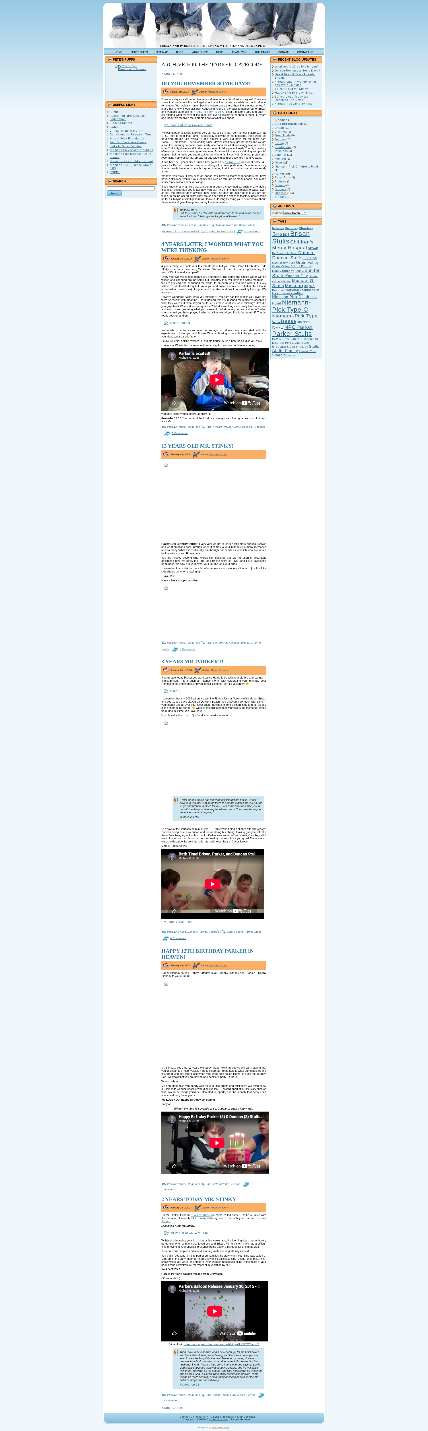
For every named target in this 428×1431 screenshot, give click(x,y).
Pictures (280, 181)
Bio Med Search (121, 123)
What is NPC (204, 1416)
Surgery (280, 189)
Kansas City (296, 276)
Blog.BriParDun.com (289, 123)
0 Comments (252, 231)
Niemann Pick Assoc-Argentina (131, 150)
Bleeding (281, 120)
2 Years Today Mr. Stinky (198, 1199)
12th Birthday (221, 1184)
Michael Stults (217, 91)
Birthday (291, 228)
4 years (218, 426)
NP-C (278, 327)
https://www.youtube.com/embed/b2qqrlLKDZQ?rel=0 (221, 1344)
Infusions (281, 151)
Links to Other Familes (126, 146)
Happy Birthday (241, 642)
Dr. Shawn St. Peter (285, 253)
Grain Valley (307, 262)
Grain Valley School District (291, 266)
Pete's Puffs (280, 339)
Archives (277, 212)
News (279, 162)
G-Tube (310, 258)
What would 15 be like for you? (297, 66)
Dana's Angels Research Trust (131, 134)
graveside (239, 1395)
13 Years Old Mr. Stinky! (197, 446)
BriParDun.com (218, 1419)
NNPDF (115, 172)
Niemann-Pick (293, 293)
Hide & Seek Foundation (127, 138)
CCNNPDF (117, 127)
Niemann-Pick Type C (208, 111)
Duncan (192, 931)
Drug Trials (283, 135)
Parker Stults (224, 231)
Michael (280, 158)
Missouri (294, 285)
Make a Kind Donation (241, 1416)
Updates (203, 225)
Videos (280, 196)
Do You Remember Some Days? (206, 83)
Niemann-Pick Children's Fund (131, 161)
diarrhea (281, 131)
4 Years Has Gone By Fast (293, 103)
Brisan (182, 225)
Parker (191, 225)
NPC (212, 231)
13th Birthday (221, 642)
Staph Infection (297, 346)
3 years (238, 931)
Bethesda (278, 228)
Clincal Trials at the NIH (127, 130)
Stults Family (285, 351)
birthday (199, 1240)
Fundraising (283, 147)
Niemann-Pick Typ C (195, 231)
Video (277, 355)
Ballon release (222, 1395)
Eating (279, 143)
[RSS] (108, 1419)
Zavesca (289, 355)
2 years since (200, 1215)
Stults (314, 346)
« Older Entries (172, 73)
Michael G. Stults (220, 1427)
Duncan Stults (287, 257)
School (280, 185)
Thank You (307, 351)
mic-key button (281, 281)
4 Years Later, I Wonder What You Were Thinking (295, 83)
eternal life (232, 162)
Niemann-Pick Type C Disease (295, 318)
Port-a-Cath (293, 342)
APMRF (115, 111)
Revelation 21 (190, 1384)
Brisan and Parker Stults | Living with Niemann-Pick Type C (212, 46)
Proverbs (259, 426)
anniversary (230, 225)
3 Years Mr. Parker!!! (192, 661)
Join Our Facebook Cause (128, 142)
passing (247, 426)
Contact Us (187, 1416)
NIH (299, 321)
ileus (298, 271)
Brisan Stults (247, 225)
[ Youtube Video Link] (176, 922)
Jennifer (280, 154)
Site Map (220, 1416)
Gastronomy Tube (283, 263)
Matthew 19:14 (171, 231)
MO (306, 286)
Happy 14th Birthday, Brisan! (295, 92)
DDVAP (313, 248)
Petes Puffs (283, 177)
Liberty (313, 276)
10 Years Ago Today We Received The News (291, 98)
